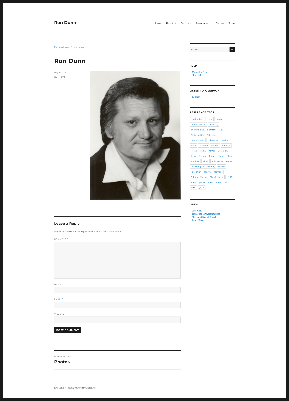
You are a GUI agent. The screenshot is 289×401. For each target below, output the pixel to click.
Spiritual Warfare (199, 177)
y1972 (218, 182)
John (193, 156)
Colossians (212, 135)
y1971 (210, 182)
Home (157, 23)
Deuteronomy (198, 140)
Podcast (196, 97)
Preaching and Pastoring (203, 166)
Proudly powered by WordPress (81, 388)
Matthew (195, 161)
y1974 (193, 187)
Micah (205, 161)
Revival (207, 172)
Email (58, 299)
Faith (193, 145)
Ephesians (213, 140)
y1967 (229, 177)
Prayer (229, 161)
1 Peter (219, 119)
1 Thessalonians (198, 124)
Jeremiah (223, 151)
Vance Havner (198, 220)
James (212, 151)
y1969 (193, 182)
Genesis (215, 145)
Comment (61, 239)
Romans (218, 172)
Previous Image (62, 47)
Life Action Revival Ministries (206, 214)
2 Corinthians (197, 130)
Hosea (194, 151)
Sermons (186, 23)
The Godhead (217, 177)
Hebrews (226, 145)
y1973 (226, 182)
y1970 (202, 182)
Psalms (221, 166)
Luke (221, 156)
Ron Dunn (65, 22)
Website (59, 314)
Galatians (203, 145)
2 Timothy (211, 130)
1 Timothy (213, 124)
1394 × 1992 (59, 77)
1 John (209, 119)
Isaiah (203, 151)
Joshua (202, 156)
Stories (220, 23)
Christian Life (197, 135)
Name (58, 284)
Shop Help (197, 75)
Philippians (217, 161)
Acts (221, 130)
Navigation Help (199, 72)
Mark (229, 156)
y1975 (201, 187)
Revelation (196, 172)
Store (231, 23)
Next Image (78, 47)
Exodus (224, 140)
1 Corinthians (197, 119)
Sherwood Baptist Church (204, 217)
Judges (212, 156)
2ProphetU (197, 211)
